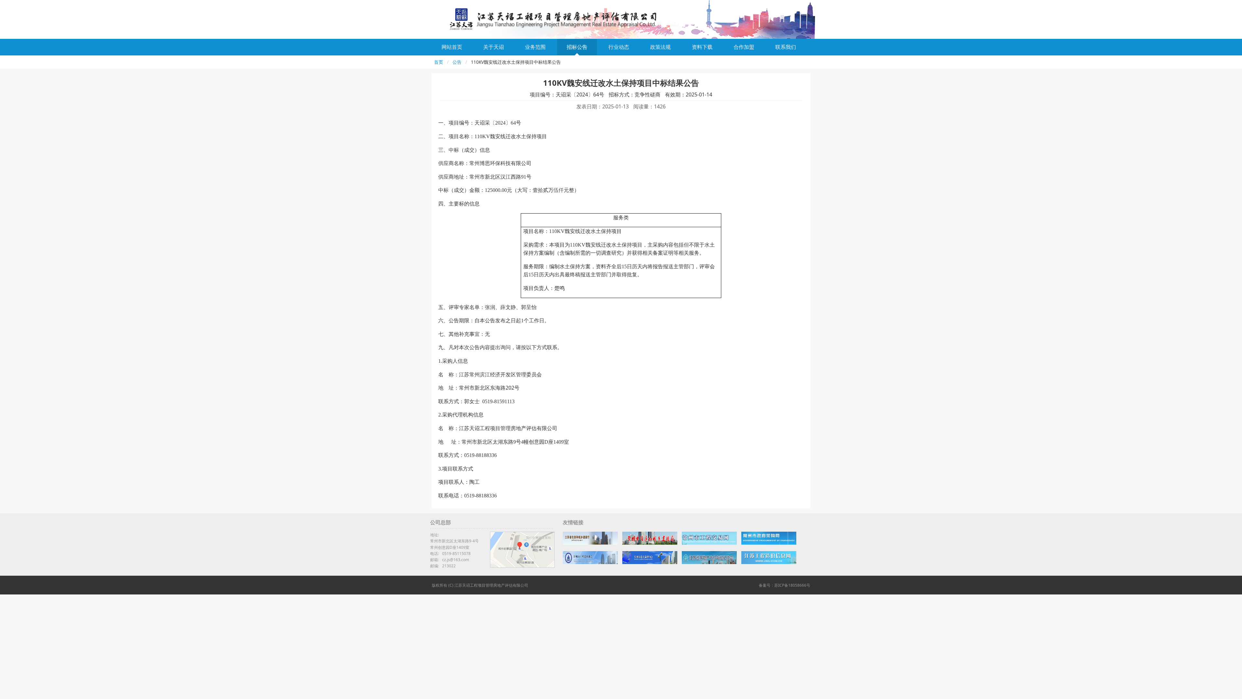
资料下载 (702, 46)
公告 (457, 62)
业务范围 (535, 46)
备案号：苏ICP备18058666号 (784, 585)
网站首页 (451, 46)
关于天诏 (493, 46)
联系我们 (785, 46)
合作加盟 (744, 46)
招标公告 (577, 46)
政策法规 (660, 46)
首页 (438, 62)
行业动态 (618, 46)
